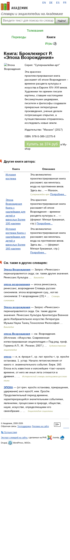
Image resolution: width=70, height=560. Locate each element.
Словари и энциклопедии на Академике (32, 14)
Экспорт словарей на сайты (14, 437)
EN (44, 2)
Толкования (35, 30)
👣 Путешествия (9, 432)
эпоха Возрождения (17, 333)
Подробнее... (58, 194)
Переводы (19, 37)
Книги (51, 37)
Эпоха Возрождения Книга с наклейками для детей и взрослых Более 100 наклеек (15, 211)
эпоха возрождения (17, 284)
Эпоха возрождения (17, 307)
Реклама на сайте (40, 426)
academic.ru (14, 6)
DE (51, 2)
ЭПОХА (8, 387)
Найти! (62, 20)
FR (64, 2)
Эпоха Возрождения (17, 269)
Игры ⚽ (51, 43)
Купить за (42, 144)
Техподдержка (24, 426)
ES (58, 2)
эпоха (7, 356)
